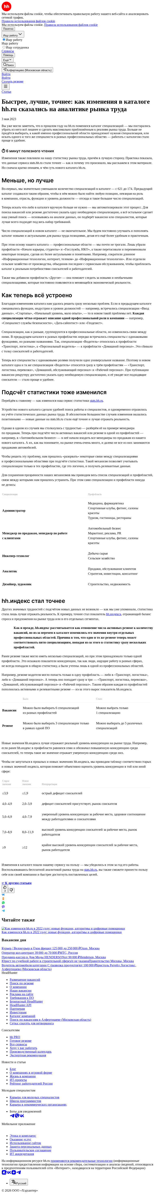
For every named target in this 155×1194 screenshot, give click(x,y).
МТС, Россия (69, 952)
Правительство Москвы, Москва (111, 961)
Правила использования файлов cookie (71, 24)
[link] (8, 64)
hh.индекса (113, 614)
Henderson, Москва (93, 957)
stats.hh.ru (96, 400)
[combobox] (19, 1182)
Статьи (6, 91)
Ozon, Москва (89, 948)
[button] (6, 74)
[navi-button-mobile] (6, 86)
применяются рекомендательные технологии (82, 1160)
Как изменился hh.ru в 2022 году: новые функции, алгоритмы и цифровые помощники (62, 932)
